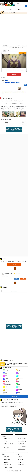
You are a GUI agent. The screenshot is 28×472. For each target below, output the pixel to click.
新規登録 (16, 404)
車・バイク (20, 378)
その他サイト (21, 464)
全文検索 (18, 3)
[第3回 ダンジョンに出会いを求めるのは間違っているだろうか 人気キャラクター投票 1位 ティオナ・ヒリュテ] (5, 114)
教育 (6, 392)
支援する (20, 456)
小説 (14, 82)
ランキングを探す (22, 438)
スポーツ (7, 381)
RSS (5, 450)
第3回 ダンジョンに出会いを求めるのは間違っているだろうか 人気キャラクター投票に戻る (14, 129)
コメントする (14, 264)
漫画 (6, 373)
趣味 (19, 384)
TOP (3, 9)
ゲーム (6, 370)
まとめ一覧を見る (22, 446)
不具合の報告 (7, 459)
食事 (6, 386)
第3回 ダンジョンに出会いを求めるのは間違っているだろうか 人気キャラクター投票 (16, 364)
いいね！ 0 (16, 278)
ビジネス (20, 389)
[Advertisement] (14, 30)
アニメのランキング (9, 9)
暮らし (19, 386)
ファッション (8, 384)
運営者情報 (6, 448)
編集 (25, 84)
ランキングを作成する (14, 396)
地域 (19, 392)
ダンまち (7, 82)
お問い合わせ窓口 (8, 464)
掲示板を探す (21, 443)
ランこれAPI (21, 462)
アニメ (7, 80)
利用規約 (6, 441)
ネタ (6, 389)
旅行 (19, 381)
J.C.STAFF (17, 82)
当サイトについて (8, 438)
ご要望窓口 (6, 462)
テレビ (19, 375)
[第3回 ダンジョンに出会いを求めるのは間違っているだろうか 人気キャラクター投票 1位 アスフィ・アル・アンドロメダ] (11, 114)
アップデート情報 (8, 467)
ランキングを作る (22, 441)
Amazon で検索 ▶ (22, 53)
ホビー (6, 378)
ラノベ (12, 82)
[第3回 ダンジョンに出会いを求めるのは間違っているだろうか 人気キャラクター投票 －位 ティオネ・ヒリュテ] (23, 114)
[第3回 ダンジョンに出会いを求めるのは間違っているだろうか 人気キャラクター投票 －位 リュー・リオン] (17, 114)
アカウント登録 (21, 449)
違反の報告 (6, 456)
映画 (6, 375)
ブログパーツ (21, 459)
